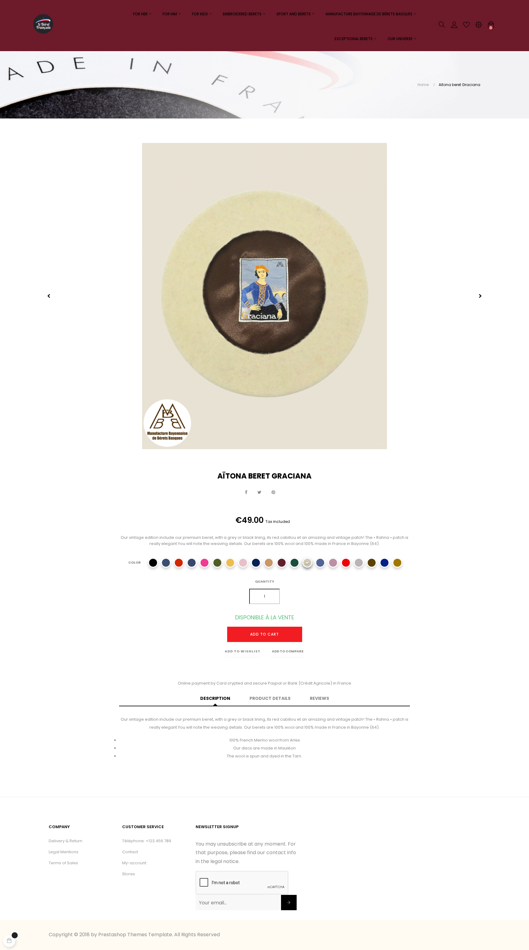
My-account (134, 863)
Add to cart (264, 634)
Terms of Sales (63, 863)
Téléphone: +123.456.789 (146, 841)
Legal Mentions (63, 852)
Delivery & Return (65, 841)
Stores (128, 874)
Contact (130, 852)
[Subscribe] (289, 902)
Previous (49, 296)
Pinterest (273, 492)
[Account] (454, 26)
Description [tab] (215, 698)
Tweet (259, 492)
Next (480, 296)
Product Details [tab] (270, 698)
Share (246, 492)
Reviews (319, 698)
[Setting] (478, 26)
